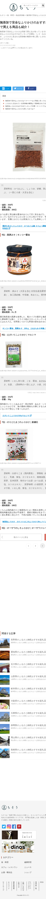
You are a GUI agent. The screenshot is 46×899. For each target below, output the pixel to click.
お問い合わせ (23, 886)
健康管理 (28, 862)
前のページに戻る (21, 537)
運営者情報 (14, 885)
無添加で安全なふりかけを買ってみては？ (20, 109)
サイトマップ (3, 886)
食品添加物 (20, 15)
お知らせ (19, 884)
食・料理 (10, 15)
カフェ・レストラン (9, 867)
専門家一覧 (36, 885)
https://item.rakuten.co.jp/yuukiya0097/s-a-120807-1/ (22, 463)
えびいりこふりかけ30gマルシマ (15, 416)
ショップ (28, 872)
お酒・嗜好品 (6, 872)
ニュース (28, 867)
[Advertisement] (23, 41)
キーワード (9, 885)
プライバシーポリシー (29, 885)
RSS (41, 882)
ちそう (2, 15)
